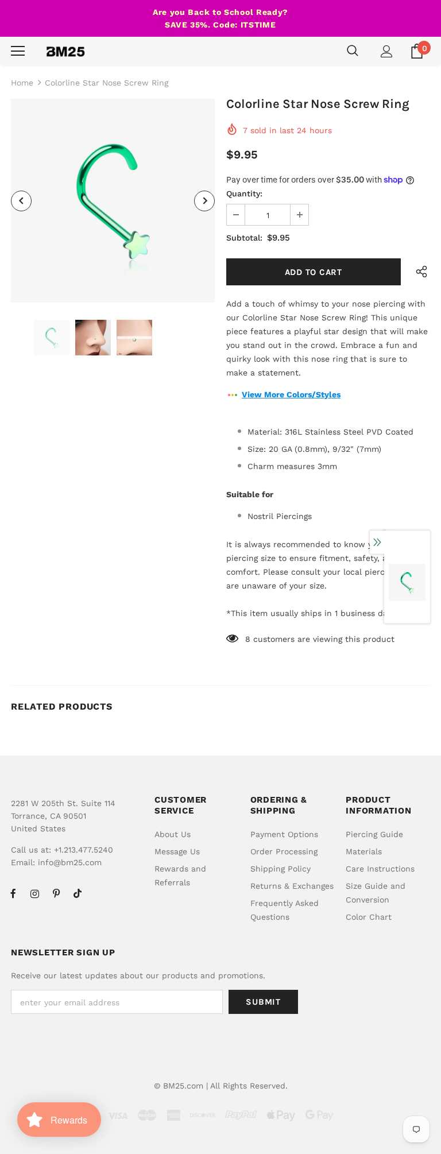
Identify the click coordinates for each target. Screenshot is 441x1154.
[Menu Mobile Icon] (18, 51)
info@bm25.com (70, 862)
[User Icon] (387, 51)
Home (22, 82)
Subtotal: (244, 237)
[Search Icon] (352, 51)
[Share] (419, 271)
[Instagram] (34, 893)
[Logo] (65, 51)
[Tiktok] (77, 893)
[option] (113, 201)
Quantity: (244, 193)
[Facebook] (13, 893)
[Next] (204, 201)
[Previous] (21, 201)
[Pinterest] (56, 893)
